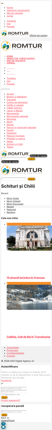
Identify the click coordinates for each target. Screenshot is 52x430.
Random (11, 212)
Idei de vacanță (15, 13)
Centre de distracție (17, 102)
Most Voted (13, 198)
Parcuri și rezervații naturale (21, 127)
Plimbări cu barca (16, 138)
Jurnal (10, 16)
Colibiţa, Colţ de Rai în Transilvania (28, 336)
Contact (11, 355)
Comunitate (13, 347)
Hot (9, 23)
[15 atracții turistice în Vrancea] (29, 250)
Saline (10, 141)
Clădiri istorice (14, 107)
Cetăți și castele (15, 105)
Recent (10, 206)
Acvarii (10, 94)
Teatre (10, 147)
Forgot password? (10, 400)
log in (4, 397)
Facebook (6, 380)
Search (31, 159)
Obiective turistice (18, 10)
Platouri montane (16, 135)
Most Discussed (15, 204)
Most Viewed (13, 201)
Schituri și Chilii (15, 144)
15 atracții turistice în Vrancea (26, 277)
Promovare (12, 350)
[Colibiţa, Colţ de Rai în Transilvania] (29, 309)
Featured (11, 209)
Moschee (11, 119)
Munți (9, 121)
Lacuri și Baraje (15, 110)
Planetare (12, 133)
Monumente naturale (17, 116)
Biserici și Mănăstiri (17, 96)
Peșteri (10, 130)
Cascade (11, 99)
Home (10, 7)
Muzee (10, 124)
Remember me (12, 394)
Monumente (13, 113)
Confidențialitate (15, 353)
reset (4, 415)
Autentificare (8, 420)
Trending (11, 21)
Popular (11, 26)
